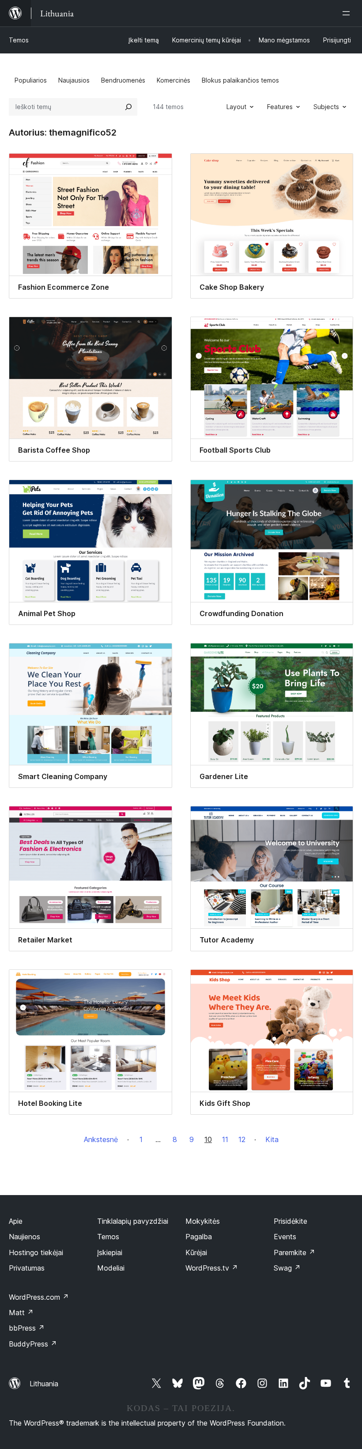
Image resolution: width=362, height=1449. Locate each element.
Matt (21, 1312)
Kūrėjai (196, 1252)
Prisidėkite (290, 1221)
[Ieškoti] (128, 107)
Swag (287, 1268)
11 (225, 1139)
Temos (19, 40)
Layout (236, 106)
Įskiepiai (109, 1252)
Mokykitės (202, 1221)
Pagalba (198, 1236)
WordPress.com (39, 1297)
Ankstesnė (101, 1139)
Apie (16, 1221)
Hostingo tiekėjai (36, 1252)
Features (280, 106)
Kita (272, 1139)
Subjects (326, 106)
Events (285, 1236)
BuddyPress (33, 1343)
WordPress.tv (211, 1268)
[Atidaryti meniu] (348, 13)
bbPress (27, 1328)
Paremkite (294, 1252)
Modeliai (110, 1268)
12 (241, 1139)
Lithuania (44, 1383)
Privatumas (27, 1268)
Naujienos (24, 1236)
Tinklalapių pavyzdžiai (132, 1221)
